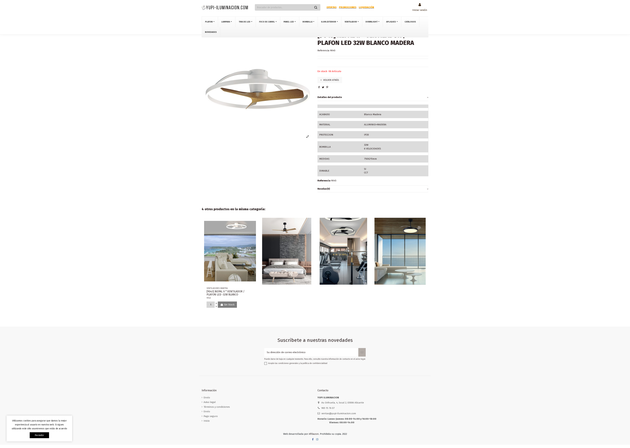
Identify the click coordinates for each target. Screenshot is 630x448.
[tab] (372, 97)
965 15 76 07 (328, 408)
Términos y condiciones (217, 406)
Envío (207, 397)
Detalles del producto (329, 97)
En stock (322, 71)
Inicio (207, 420)
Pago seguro (211, 416)
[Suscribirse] (362, 352)
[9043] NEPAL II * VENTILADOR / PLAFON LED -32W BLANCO (225, 293)
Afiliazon (314, 433)
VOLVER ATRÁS (331, 79)
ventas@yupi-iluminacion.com (338, 413)
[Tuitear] (323, 87)
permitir (39, 435)
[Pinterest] (327, 87)
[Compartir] (319, 87)
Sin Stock (229, 304)
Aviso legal (210, 402)
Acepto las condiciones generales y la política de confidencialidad (297, 363)
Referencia (323, 50)
